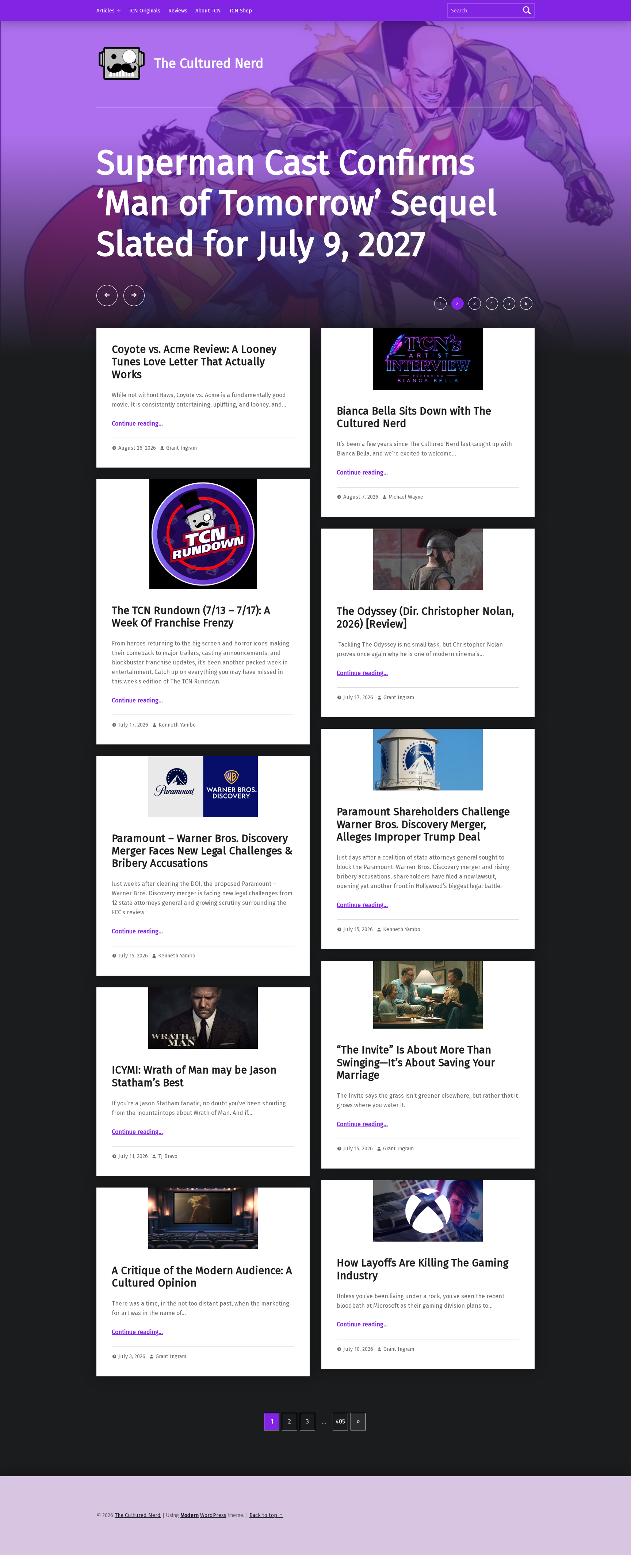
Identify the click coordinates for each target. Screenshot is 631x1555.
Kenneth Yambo (177, 724)
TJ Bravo (167, 1156)
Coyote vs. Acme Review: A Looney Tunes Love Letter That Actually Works (194, 362)
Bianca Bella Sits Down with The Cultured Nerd (414, 417)
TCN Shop (240, 10)
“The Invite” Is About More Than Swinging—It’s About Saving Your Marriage (416, 1063)
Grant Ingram (181, 448)
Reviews (177, 10)
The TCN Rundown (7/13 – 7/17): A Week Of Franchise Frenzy (191, 616)
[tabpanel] (315, 217)
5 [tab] (509, 303)
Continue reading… (137, 423)
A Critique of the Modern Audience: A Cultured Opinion (202, 1276)
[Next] (134, 295)
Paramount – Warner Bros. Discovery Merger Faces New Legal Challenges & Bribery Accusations (202, 851)
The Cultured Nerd (138, 1515)
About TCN (208, 10)
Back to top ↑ (266, 1515)
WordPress (213, 1515)
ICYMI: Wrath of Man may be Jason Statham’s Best (194, 1076)
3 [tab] (474, 303)
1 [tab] (440, 303)
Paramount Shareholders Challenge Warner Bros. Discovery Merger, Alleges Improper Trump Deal (423, 824)
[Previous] (107, 295)
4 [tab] (491, 303)
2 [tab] (457, 303)
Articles (105, 10)
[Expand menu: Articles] (119, 10)
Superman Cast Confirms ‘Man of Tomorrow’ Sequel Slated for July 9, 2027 (296, 203)
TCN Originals (144, 10)
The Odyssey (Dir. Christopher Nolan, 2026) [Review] (425, 617)
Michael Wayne (406, 496)
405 (340, 1421)
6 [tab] (526, 303)
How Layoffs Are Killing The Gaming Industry (422, 1269)
